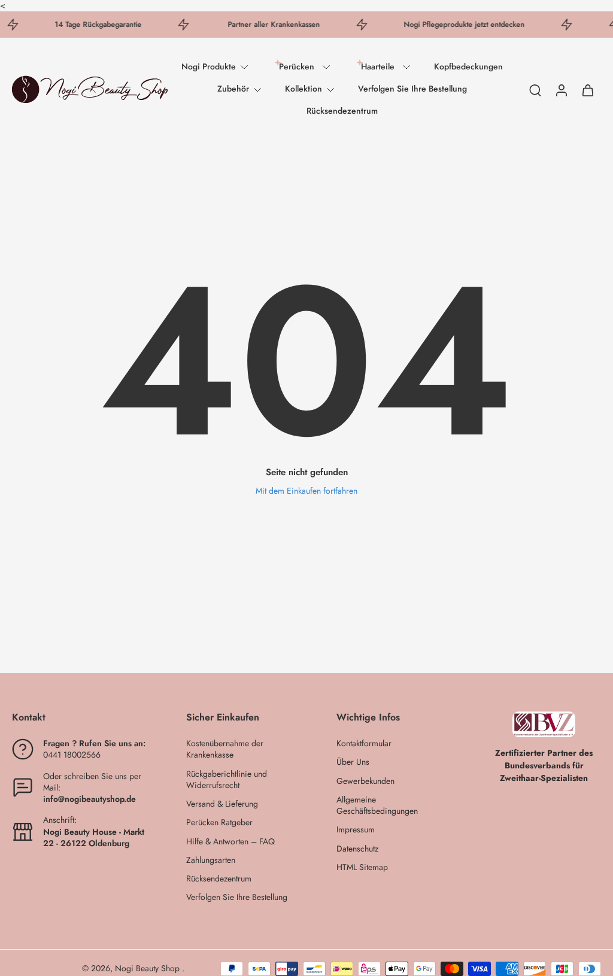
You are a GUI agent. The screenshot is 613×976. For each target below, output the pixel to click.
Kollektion (303, 89)
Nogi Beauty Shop (148, 968)
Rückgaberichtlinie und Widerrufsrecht (226, 779)
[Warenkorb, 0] (588, 89)
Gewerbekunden (365, 780)
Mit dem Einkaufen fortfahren (306, 491)
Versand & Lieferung (222, 804)
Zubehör (233, 89)
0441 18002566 (72, 755)
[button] (81, 717)
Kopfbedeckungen (468, 66)
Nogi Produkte (208, 66)
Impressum (355, 829)
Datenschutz (357, 848)
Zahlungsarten (210, 860)
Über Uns (352, 762)
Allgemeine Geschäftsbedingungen (377, 805)
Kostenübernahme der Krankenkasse (224, 749)
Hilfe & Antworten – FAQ (230, 841)
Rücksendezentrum (342, 111)
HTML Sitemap (362, 867)
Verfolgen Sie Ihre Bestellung (412, 89)
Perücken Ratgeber (219, 822)
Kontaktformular (364, 743)
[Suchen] (535, 90)
